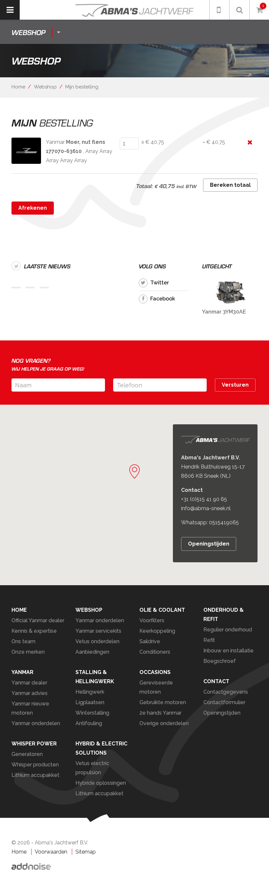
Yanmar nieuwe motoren (30, 708)
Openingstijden (208, 544)
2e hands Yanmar (160, 713)
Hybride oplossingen (100, 783)
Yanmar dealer (29, 683)
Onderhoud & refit (223, 614)
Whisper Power (34, 744)
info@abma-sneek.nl (206, 508)
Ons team (23, 641)
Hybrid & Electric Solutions (101, 748)
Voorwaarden (51, 852)
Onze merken (28, 652)
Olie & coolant (162, 610)
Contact (216, 681)
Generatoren (27, 754)
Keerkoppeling (157, 631)
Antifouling (88, 723)
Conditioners (154, 652)
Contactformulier (224, 702)
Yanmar (22, 672)
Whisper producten (35, 764)
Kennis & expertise (34, 631)
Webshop (45, 87)
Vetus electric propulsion (92, 768)
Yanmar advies (29, 693)
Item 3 (44, 287)
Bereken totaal (230, 185)
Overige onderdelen (164, 723)
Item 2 (30, 287)
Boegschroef (219, 661)
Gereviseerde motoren (156, 687)
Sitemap (85, 852)
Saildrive (149, 641)
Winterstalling (92, 713)
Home (18, 87)
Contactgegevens (225, 692)
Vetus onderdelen (97, 641)
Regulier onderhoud (227, 629)
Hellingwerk (89, 692)
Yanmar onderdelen (99, 620)
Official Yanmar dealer (37, 620)
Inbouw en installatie (228, 650)
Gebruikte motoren (162, 702)
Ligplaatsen (89, 702)
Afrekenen (32, 208)
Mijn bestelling (81, 87)
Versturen (235, 385)
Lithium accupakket (35, 775)
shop (28, 32)
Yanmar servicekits (98, 631)
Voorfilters (151, 620)
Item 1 (16, 287)
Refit (209, 640)
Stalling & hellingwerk (94, 676)
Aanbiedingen (92, 652)
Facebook (162, 299)
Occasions (155, 672)
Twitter (159, 282)
